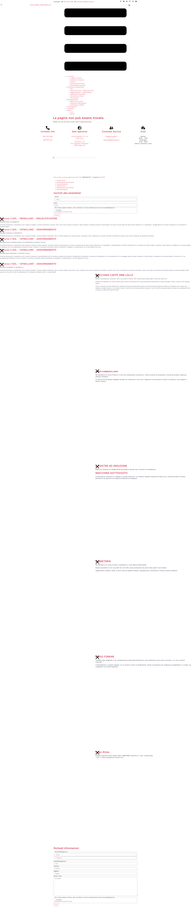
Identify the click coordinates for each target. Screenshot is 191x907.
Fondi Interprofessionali (77, 85)
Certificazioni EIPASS (77, 105)
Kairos (69, 110)
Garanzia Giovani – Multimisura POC (82, 90)
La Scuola (70, 76)
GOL (71, 89)
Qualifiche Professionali (77, 94)
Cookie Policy (61, 180)
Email (55, 203)
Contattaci (70, 108)
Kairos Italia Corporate (61, 177)
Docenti (72, 81)
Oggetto (56, 871)
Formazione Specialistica (78, 103)
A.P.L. (72, 112)
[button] (95, 39)
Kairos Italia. (75, 177)
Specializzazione (72, 99)
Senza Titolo (58, 876)
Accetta (58, 210)
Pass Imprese (74, 98)
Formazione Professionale (75, 87)
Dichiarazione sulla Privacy (65, 182)
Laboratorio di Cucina (77, 83)
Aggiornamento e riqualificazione (81, 92)
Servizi (72, 114)
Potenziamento (72, 106)
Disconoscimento (62, 184)
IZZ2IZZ (102, 177)
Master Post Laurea (76, 101)
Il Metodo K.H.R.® (76, 78)
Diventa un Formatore (77, 80)
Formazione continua (77, 96)
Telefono (56, 866)
